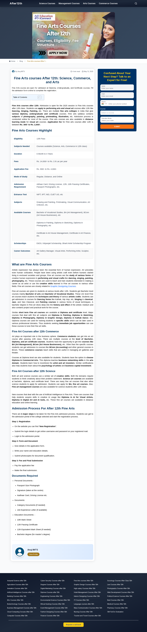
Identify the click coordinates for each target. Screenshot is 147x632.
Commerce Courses (108, 3)
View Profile (33, 554)
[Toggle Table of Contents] (39, 97)
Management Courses (69, 3)
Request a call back (73, 625)
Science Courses (47, 3)
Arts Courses (89, 3)
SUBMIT (117, 126)
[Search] (136, 3)
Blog (21, 61)
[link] (12, 61)
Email (103, 94)
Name (103, 86)
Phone (104, 101)
